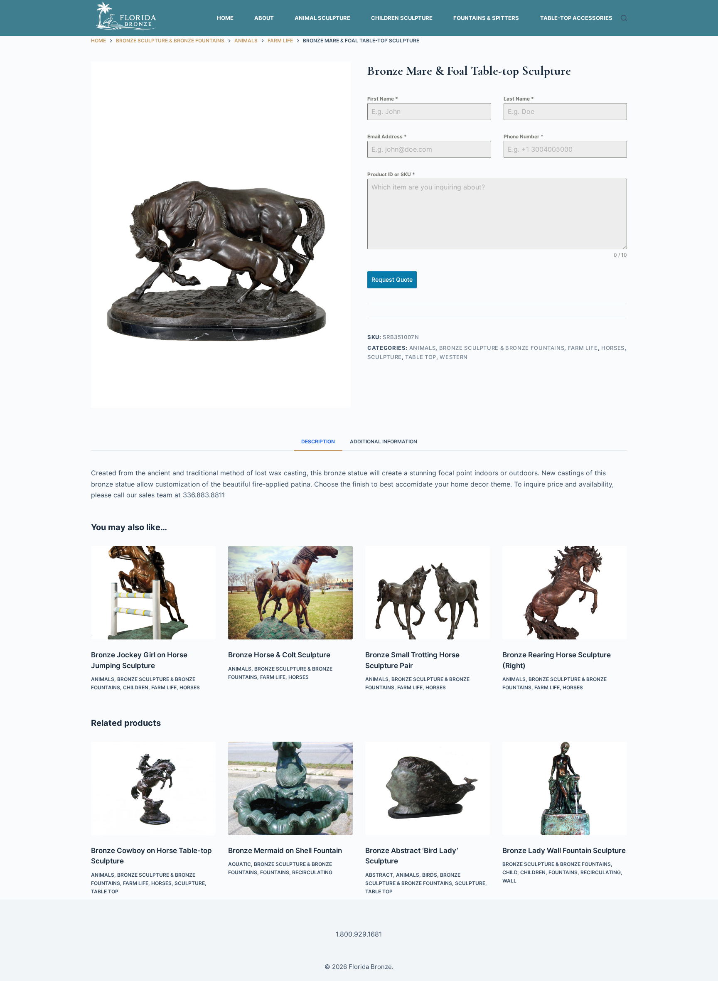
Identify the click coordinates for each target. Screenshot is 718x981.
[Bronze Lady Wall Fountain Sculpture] (564, 788)
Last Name (519, 99)
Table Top (420, 357)
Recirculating (312, 872)
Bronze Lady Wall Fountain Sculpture (564, 850)
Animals (422, 347)
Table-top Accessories (576, 18)
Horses (613, 347)
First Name (382, 99)
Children (135, 687)
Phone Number (523, 136)
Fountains (274, 872)
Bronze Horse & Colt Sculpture (279, 655)
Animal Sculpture (322, 18)
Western (454, 357)
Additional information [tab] (383, 441)
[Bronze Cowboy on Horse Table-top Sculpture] (153, 788)
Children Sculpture (402, 18)
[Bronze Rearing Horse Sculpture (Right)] (564, 592)
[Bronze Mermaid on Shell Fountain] (290, 788)
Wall (509, 881)
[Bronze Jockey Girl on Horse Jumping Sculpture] (153, 592)
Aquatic (239, 864)
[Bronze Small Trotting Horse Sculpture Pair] (427, 592)
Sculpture (384, 357)
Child (509, 872)
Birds (429, 875)
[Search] (624, 18)
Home (225, 18)
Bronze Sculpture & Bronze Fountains (502, 347)
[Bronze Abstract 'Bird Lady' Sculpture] (427, 788)
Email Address (387, 136)
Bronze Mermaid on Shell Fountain (285, 850)
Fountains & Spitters (486, 18)
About (264, 18)
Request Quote (392, 279)
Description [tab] (318, 441)
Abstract (379, 875)
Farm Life (583, 347)
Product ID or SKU (391, 174)
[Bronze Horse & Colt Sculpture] (290, 592)
